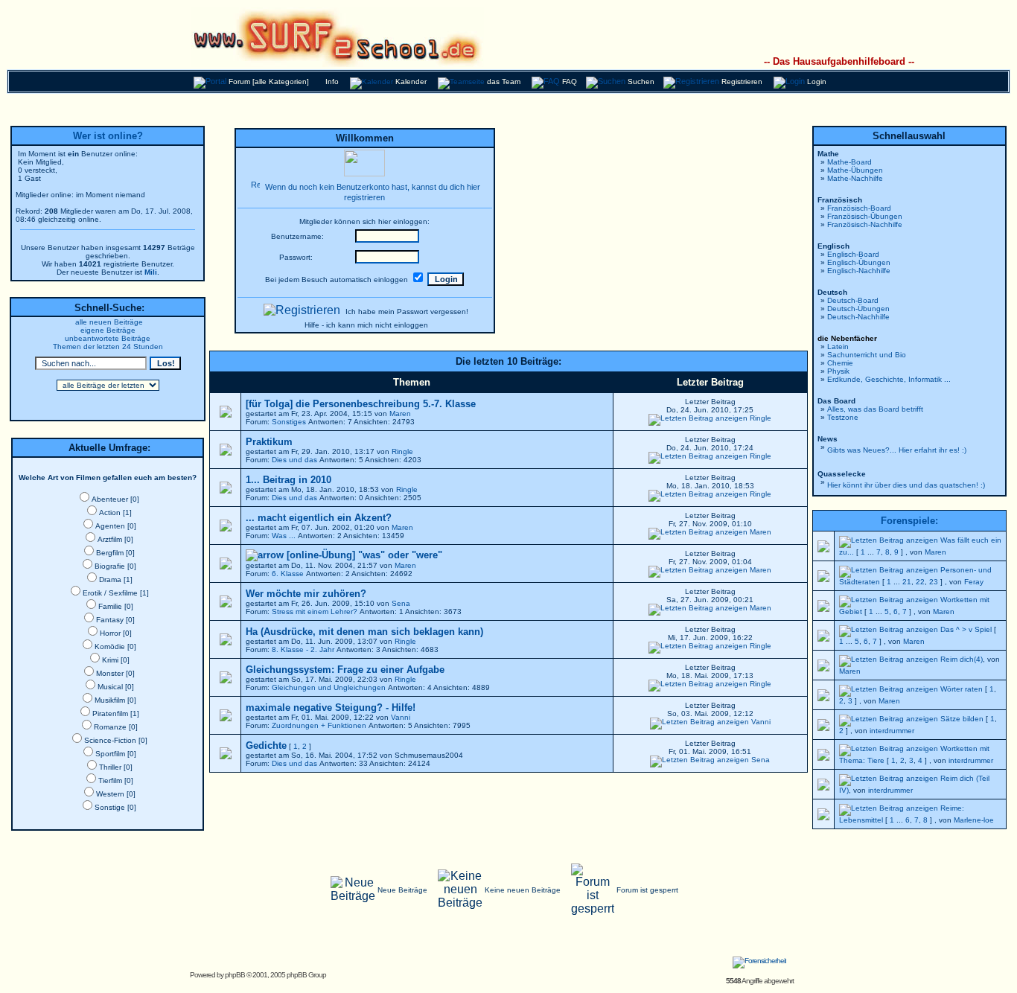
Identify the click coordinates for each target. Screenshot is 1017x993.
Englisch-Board (853, 254)
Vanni (400, 717)
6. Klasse (288, 573)
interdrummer (892, 731)
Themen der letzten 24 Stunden (108, 346)
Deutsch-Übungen (858, 308)
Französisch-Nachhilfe (864, 224)
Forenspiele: (909, 520)
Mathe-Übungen (855, 170)
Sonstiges (289, 422)
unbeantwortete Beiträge (107, 338)
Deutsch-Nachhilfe (858, 317)
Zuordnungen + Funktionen (319, 725)
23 (933, 582)
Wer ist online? (108, 135)
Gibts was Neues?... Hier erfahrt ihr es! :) (896, 450)
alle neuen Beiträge (109, 322)
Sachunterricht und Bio (866, 355)
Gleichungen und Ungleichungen (329, 687)
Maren (400, 413)
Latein (838, 346)
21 (906, 582)
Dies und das (294, 460)
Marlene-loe (974, 820)
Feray (973, 582)
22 (920, 582)
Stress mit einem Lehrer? (314, 611)
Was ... (284, 535)
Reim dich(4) (961, 659)
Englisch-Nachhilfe (858, 270)
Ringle (760, 418)
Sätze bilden (961, 719)
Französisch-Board (859, 208)
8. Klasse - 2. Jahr (303, 649)
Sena (401, 603)
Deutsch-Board (853, 300)
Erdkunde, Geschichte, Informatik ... (889, 379)
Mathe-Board (849, 162)
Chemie (840, 363)
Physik (838, 371)
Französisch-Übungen (864, 216)
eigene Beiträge (108, 330)
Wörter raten (961, 689)
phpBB (235, 975)
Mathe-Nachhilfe (855, 178)
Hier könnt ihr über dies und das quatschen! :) (906, 485)
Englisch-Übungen (858, 262)
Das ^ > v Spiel (966, 629)
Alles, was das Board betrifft (875, 409)
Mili (150, 272)
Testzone (842, 417)
